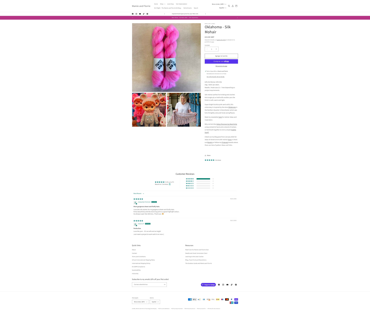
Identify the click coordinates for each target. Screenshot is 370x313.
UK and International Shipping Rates (143, 260)
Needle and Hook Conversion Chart (196, 253)
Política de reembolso (163, 308)
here (220, 117)
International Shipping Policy (141, 263)
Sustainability (136, 270)
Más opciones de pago (221, 66)
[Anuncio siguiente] (205, 14)
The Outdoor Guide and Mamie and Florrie (198, 263)
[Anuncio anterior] (164, 14)
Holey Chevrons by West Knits (227, 124)
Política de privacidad (176, 308)
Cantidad (207, 45)
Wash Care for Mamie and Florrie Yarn (197, 250)
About (134, 250)
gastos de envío (221, 40)
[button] (162, 4)
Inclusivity (135, 273)
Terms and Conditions (139, 256)
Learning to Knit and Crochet (194, 256)
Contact (134, 253)
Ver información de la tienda (215, 77)
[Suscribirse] (164, 284)
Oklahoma (232, 107)
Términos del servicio (189, 308)
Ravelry (209, 142)
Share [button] (209, 155)
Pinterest (225, 142)
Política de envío (201, 308)
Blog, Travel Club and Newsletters (195, 260)
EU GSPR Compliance (138, 267)
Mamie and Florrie (140, 308)
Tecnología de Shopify (150, 308)
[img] (138, 199)
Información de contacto (213, 308)
